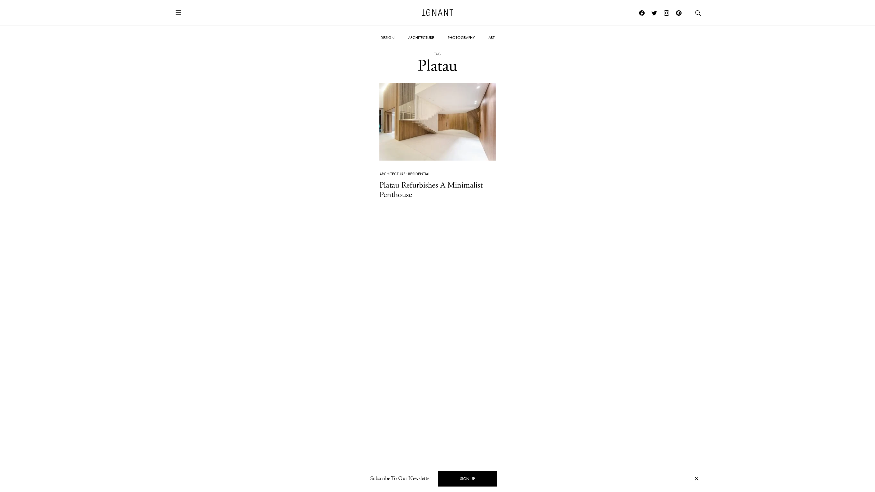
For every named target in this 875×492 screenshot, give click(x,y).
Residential (419, 174)
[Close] (696, 479)
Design (387, 37)
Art (491, 37)
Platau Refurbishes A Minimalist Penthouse (431, 190)
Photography (461, 37)
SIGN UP (467, 478)
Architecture (421, 37)
